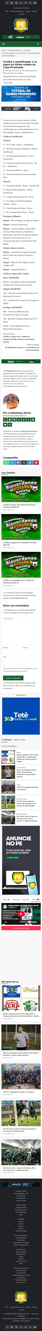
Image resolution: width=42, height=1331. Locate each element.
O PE (6, 11)
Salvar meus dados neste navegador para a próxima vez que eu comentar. (21, 669)
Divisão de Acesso (22, 799)
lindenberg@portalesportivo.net (15, 416)
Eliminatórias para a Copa (21, 1275)
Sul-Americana (21, 1282)
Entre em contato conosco (20, 381)
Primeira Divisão (21, 1207)
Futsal (18, 752)
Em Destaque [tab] (10, 746)
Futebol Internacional (21, 1268)
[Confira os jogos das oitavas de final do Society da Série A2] (21, 489)
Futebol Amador (8, 499)
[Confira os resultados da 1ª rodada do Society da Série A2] (21, 565)
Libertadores (21, 1277)
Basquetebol (21, 1254)
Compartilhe (9, 73)
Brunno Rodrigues (21, 1318)
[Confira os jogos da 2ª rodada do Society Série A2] (21, 527)
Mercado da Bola (21, 1231)
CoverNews (16, 1321)
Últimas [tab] (7, 740)
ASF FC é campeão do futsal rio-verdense (18, 1092)
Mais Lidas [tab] (20, 740)
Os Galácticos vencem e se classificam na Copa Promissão (22, 347)
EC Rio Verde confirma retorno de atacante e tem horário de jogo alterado (26, 803)
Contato (21, 14)
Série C (21, 1226)
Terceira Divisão (21, 1212)
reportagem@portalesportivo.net (15, 386)
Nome (6, 647)
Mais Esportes (21, 1249)
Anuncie (34, 11)
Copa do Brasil (21, 1238)
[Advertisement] (21, 956)
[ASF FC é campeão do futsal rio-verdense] (8, 787)
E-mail (25, 647)
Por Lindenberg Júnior (29, 71)
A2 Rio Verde (21, 1198)
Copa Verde (21, 1240)
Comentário (8, 618)
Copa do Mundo (21, 1270)
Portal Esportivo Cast (17, 11)
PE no (5, 900)
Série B (21, 1224)
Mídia (21, 1263)
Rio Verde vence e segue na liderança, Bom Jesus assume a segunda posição (27, 818)
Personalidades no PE (21, 1193)
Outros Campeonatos (21, 1245)
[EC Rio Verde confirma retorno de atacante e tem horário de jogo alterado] (8, 802)
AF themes (26, 1321)
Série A (21, 1221)
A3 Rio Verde (21, 1200)
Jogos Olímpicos (21, 1252)
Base (21, 1214)
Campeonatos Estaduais (21, 1242)
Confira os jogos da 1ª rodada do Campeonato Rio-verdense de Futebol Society (18, 338)
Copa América (21, 1273)
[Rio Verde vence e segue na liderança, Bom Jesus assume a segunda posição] (8, 817)
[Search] (38, 44)
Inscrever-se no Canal (21, 928)
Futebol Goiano (21, 767)
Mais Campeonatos (21, 1235)
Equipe (28, 11)
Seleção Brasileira (21, 1280)
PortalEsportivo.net (22, 1314)
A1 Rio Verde (21, 1196)
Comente (20, 73)
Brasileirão (21, 1219)
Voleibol (21, 1259)
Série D (21, 1228)
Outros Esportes (21, 1261)
